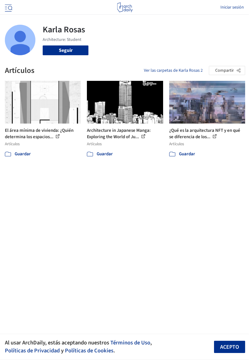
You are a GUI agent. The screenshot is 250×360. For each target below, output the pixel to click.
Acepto (229, 347)
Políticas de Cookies (89, 351)
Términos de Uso (130, 343)
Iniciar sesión (232, 7)
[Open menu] (8, 7)
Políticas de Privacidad (32, 351)
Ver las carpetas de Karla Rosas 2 (173, 70)
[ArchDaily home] (125, 7)
